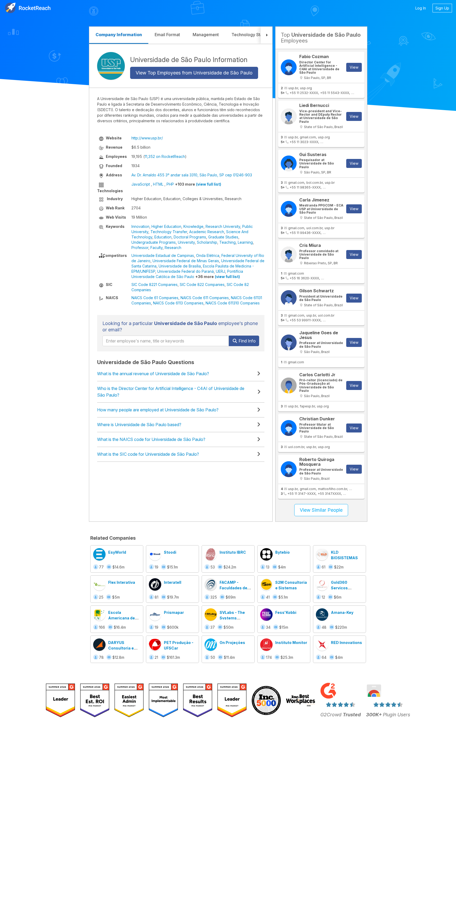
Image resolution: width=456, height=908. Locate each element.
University (186, 242)
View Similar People (321, 510)
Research (173, 247)
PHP (170, 184)
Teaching (227, 242)
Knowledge (193, 226)
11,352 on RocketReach (165, 156)
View (354, 67)
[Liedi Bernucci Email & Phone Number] (289, 116)
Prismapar (174, 612)
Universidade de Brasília (180, 266)
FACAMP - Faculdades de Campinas (233, 588)
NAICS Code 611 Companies (204, 297)
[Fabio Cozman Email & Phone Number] (289, 67)
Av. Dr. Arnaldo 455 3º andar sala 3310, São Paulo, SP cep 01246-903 (191, 175)
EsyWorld (117, 552)
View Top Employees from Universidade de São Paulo (194, 73)
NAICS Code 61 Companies (154, 297)
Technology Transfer (168, 231)
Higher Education (166, 226)
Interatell (172, 582)
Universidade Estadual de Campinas (162, 255)
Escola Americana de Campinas (121, 618)
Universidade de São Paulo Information (189, 59)
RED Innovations (346, 642)
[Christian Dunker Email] (289, 428)
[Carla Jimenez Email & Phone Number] (289, 209)
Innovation (140, 226)
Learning (245, 242)
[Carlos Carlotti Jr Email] (289, 385)
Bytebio (282, 552)
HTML (158, 184)
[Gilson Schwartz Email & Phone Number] (289, 298)
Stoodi (170, 552)
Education (163, 237)
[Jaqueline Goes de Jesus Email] (289, 342)
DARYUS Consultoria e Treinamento (121, 648)
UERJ (220, 271)
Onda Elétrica (207, 255)
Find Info (247, 341)
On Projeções (232, 642)
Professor (139, 247)
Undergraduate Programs (153, 242)
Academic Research (206, 231)
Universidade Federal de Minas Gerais (186, 260)
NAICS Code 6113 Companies (178, 303)
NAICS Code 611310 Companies (233, 303)
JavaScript (140, 184)
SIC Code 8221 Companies (154, 284)
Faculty (156, 247)
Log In (420, 8)
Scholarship (207, 242)
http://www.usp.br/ (147, 138)
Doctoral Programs (190, 237)
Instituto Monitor (291, 642)
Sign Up (442, 8)
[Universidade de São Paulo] (111, 66)
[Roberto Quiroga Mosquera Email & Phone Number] (289, 469)
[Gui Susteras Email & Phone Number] (289, 163)
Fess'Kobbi (285, 612)
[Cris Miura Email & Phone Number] (289, 254)
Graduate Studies (223, 237)
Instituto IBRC (233, 552)
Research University (223, 226)
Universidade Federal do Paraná (185, 271)
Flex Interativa (121, 582)
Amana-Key (342, 612)
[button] (266, 35)
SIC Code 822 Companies (202, 284)
